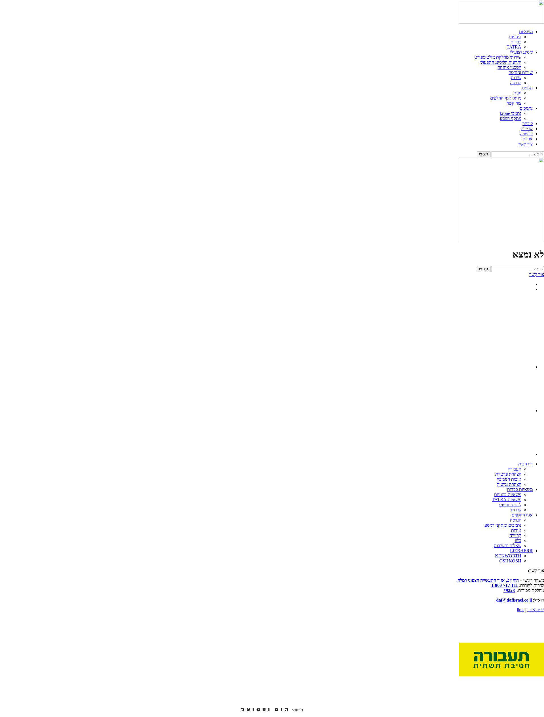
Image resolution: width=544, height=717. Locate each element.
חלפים (527, 87)
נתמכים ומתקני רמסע (502, 525)
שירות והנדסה (521, 72)
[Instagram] (513, 366)
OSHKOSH (510, 560)
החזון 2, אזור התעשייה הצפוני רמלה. (487, 580)
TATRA (514, 47)
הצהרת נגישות (509, 484)
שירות (516, 77)
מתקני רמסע (510, 118)
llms (520, 609)
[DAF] (501, 22)
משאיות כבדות (520, 489)
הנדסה (515, 82)
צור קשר (514, 103)
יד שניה (526, 133)
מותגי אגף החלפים (505, 98)
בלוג (518, 540)
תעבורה (514, 469)
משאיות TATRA (506, 499)
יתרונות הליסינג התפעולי (500, 62)
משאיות (526, 31)
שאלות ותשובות (507, 545)
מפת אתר (535, 609)
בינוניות (515, 36)
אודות (527, 138)
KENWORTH (508, 555)
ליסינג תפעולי (521, 52)
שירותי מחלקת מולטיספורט (497, 57)
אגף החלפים (522, 515)
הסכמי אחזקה (509, 67)
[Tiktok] (513, 410)
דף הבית (525, 463)
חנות (517, 92)
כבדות (516, 41)
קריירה (527, 128)
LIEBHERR (521, 550)
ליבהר (527, 123)
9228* (509, 590)
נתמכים (526, 108)
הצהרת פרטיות (508, 474)
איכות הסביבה (509, 479)
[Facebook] (513, 454)
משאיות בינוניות (507, 494)
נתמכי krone (510, 113)
